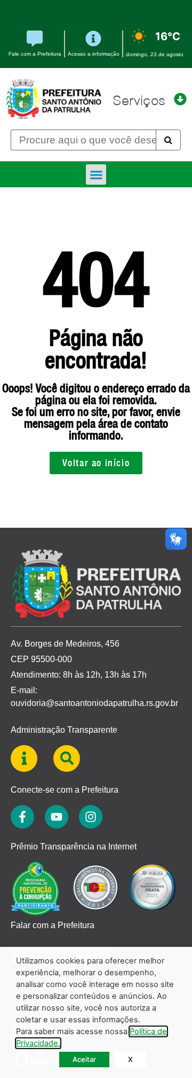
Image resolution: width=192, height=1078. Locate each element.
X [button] (130, 1059)
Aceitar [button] (84, 1059)
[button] (96, 174)
